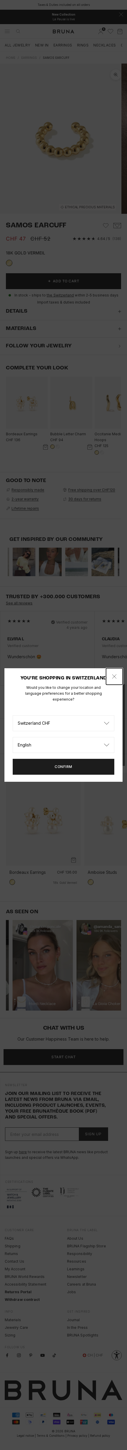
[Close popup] (114, 676)
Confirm (63, 766)
